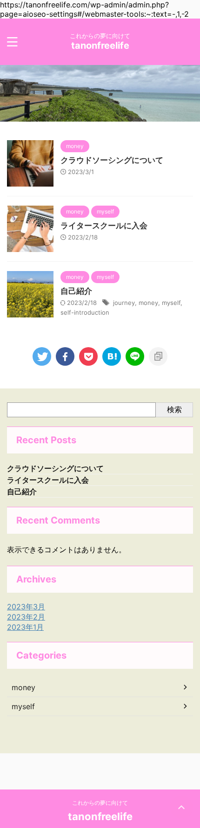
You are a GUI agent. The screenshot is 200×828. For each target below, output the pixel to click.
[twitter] (42, 356)
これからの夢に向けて (100, 802)
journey (124, 302)
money (148, 302)
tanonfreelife (100, 45)
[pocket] (88, 356)
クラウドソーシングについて (111, 160)
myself (171, 302)
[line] (135, 356)
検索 (174, 409)
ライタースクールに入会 (103, 225)
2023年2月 (26, 616)
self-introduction (84, 312)
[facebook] (65, 356)
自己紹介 (76, 291)
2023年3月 (26, 606)
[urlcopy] (158, 356)
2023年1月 (25, 627)
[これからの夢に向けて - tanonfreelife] (111, 356)
